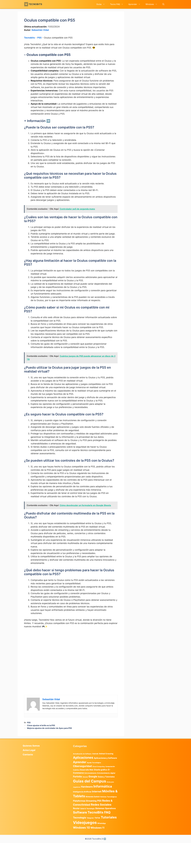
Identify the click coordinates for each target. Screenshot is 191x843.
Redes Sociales (101, 804)
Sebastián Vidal (40, 30)
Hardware (87, 786)
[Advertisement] (71, 650)
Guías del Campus (89, 781)
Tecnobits (29, 37)
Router (76, 808)
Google (92, 776)
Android (95, 754)
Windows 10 (81, 827)
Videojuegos (85, 822)
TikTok (97, 818)
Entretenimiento (90, 773)
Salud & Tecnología (87, 808)
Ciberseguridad (82, 766)
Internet (96, 791)
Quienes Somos (31, 745)
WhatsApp (101, 823)
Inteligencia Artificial (82, 792)
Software (80, 812)
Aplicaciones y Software (105, 758)
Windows (150, 4)
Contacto (28, 754)
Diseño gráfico (100, 770)
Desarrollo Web (86, 770)
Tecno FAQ (115, 4)
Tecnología (79, 817)
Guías (99, 4)
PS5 (39, 37)
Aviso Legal (29, 750)
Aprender (132, 4)
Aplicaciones (83, 757)
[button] (163, 4)
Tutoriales (109, 817)
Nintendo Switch (93, 797)
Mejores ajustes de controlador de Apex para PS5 (49, 728)
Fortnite (77, 776)
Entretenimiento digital (106, 773)
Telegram (90, 818)
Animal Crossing (106, 754)
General (85, 777)
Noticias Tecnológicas (108, 797)
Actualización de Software (82, 754)
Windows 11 (97, 827)
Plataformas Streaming (85, 800)
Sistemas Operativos (105, 808)
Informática (102, 786)
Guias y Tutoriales (106, 777)
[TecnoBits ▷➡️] (33, 4)
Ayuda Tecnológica (94, 763)
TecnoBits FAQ (99, 812)
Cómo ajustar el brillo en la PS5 (41, 725)
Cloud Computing (98, 766)
